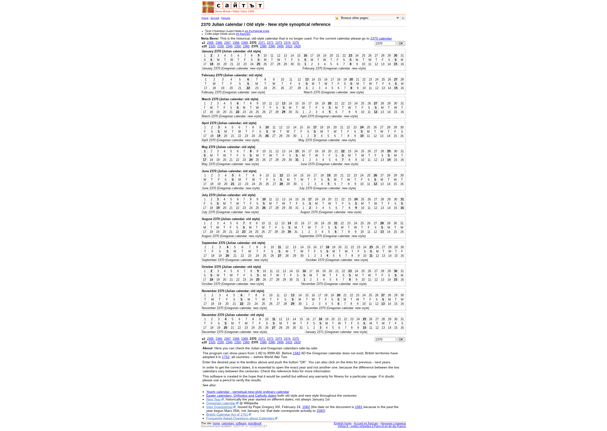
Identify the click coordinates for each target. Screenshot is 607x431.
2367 (227, 43)
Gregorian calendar (220, 403)
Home (205, 18)
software (241, 423)
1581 (359, 407)
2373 (278, 43)
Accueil (215, 18)
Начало (225, 18)
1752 (226, 357)
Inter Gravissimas (219, 407)
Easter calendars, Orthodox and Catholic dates (241, 395)
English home (343, 423)
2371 (261, 43)
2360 (246, 46)
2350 (237, 46)
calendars (227, 423)
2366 (219, 43)
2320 (212, 46)
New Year (213, 399)
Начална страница (393, 423)
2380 (263, 46)
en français (243, 33)
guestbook (255, 423)
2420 (297, 46)
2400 (280, 46)
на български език (257, 31)
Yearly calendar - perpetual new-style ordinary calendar (247, 392)
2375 (295, 43)
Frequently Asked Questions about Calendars (240, 418)
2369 (244, 43)
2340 (229, 46)
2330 (220, 46)
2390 (271, 46)
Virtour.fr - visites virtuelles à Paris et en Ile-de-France (372, 426)
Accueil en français (366, 423)
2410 (288, 46)
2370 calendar (381, 38)
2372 (270, 43)
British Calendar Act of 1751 (227, 414)
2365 (210, 43)
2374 (287, 43)
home (216, 423)
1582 (296, 353)
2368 (236, 43)
